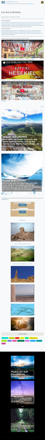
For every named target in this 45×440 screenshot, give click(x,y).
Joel (35, 25)
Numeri (15, 22)
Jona (2, 26)
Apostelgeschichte (22, 30)
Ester (28, 24)
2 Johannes (38, 33)
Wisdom (3, 343)
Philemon (11, 33)
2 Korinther (38, 30)
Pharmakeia (39, 340)
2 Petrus (28, 33)
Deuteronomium (21, 22)
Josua (26, 22)
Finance (9, 340)
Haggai (20, 26)
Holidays (27, 340)
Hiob (31, 24)
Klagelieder (20, 25)
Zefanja (17, 26)
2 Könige (8, 24)
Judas (7, 34)
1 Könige (3, 24)
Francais (14, 340)
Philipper (11, 32)
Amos (38, 25)
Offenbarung (12, 34)
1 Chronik (12, 24)
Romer (28, 30)
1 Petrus (24, 33)
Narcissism (33, 340)
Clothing (22, 338)
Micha (5, 26)
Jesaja (11, 25)
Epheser (7, 32)
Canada (17, 338)
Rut (32, 22)
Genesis (3, 22)
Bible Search (22, 220)
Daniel (29, 25)
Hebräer (15, 33)
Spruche (38, 24)
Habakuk (13, 26)
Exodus (7, 22)
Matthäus (3, 30)
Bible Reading (5, 338)
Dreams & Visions (33, 338)
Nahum (8, 26)
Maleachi (29, 26)
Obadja (41, 25)
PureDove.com (12, 2)
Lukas (12, 30)
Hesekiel (25, 25)
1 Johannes (33, 33)
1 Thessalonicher (21, 32)
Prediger (3, 25)
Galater (2, 32)
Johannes (16, 30)
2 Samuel (41, 22)
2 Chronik (17, 24)
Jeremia (15, 25)
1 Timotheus (36, 32)
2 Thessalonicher (29, 32)
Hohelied (7, 25)
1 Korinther (33, 30)
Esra (21, 24)
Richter (29, 22)
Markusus (8, 30)
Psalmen (34, 24)
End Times (4, 340)
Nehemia (24, 24)
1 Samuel (36, 22)
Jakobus (20, 33)
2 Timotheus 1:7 (4, 199)
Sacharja (25, 26)
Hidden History (21, 340)
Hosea (32, 25)
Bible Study (11, 338)
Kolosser (16, 32)
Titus (8, 33)
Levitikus (11, 22)
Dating (26, 338)
